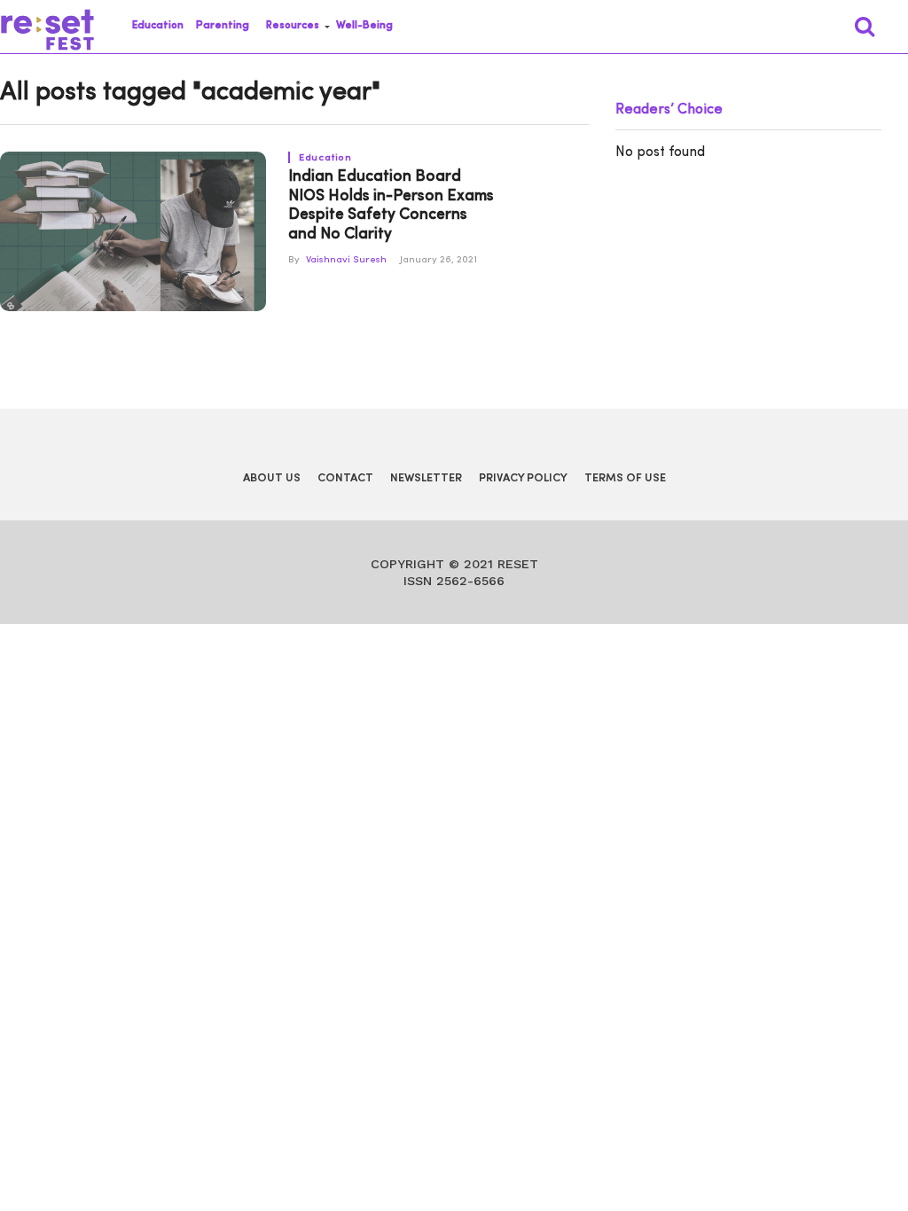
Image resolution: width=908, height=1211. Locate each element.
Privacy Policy (523, 478)
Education (158, 25)
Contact (345, 478)
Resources (292, 25)
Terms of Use (625, 478)
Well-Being (364, 25)
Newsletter (426, 478)
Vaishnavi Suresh (346, 260)
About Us (272, 478)
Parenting (222, 25)
